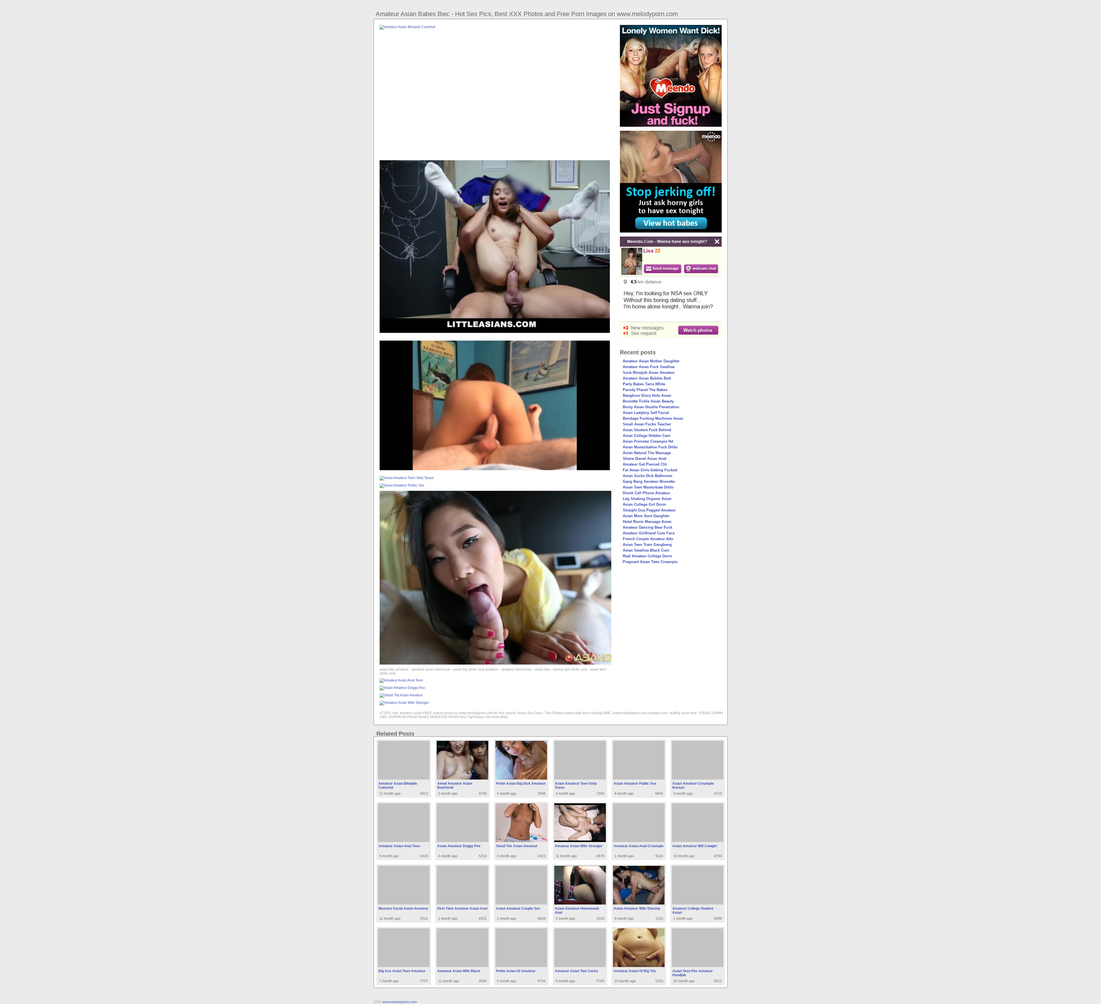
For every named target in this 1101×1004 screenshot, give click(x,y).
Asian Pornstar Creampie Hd (648, 441)
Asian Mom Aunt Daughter (646, 516)
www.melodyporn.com (399, 1002)
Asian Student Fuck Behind (647, 430)
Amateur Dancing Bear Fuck (647, 527)
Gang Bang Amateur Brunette (649, 481)
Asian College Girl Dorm (644, 504)
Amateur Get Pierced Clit (645, 464)
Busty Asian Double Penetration (651, 407)
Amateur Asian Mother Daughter (651, 361)
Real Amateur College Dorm (647, 556)
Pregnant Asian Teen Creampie (650, 562)
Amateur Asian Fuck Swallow (649, 367)
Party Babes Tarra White (644, 384)
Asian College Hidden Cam (646, 435)
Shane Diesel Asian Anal (644, 458)
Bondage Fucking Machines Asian (653, 418)
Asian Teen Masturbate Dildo (648, 487)
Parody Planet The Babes (645, 390)
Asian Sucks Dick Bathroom (647, 476)
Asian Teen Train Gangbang (647, 544)
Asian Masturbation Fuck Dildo (650, 447)
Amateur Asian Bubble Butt (647, 378)
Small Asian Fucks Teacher (647, 424)
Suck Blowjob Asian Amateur (649, 372)
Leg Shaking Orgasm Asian (647, 499)
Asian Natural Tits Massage (647, 453)
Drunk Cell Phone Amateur (646, 493)
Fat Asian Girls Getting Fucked (650, 470)
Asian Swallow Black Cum (646, 550)
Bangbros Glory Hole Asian (647, 395)
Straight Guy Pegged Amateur (649, 510)
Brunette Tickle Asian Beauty (648, 401)
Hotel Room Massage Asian (647, 521)
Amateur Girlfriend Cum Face (649, 533)
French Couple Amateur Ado (648, 539)
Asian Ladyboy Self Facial (646, 413)
